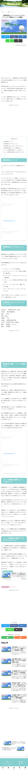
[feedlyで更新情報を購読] (7, 637)
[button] (18, 40)
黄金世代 (13, 586)
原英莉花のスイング (8, 141)
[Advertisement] (14, 61)
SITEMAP (21, 763)
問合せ (7, 761)
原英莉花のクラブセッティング (11, 143)
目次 (12, 138)
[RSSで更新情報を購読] (20, 637)
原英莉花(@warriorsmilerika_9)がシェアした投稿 (14, 240)
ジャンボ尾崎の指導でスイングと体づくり (13, 150)
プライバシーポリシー (7, 763)
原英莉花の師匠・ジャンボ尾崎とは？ (12, 148)
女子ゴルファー (6, 586)
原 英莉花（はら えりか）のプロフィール (13, 145)
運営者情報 (20, 761)
